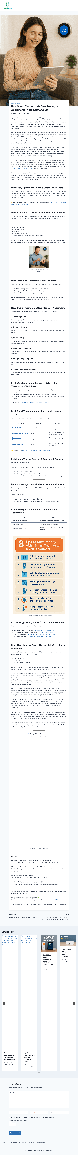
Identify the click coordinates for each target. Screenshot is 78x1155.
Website (53, 1113)
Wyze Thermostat (17, 444)
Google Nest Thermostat (20, 428)
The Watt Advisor (17, 113)
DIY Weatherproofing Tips (45, 632)
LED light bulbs (27, 168)
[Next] (74, 1003)
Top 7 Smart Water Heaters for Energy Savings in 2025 (29, 1057)
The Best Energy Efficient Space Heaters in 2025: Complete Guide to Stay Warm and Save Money (55, 918)
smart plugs (17, 168)
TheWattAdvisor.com (56, 900)
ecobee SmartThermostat (20, 433)
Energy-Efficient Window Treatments (40, 636)
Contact (21, 1142)
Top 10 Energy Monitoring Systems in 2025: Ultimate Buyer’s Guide (48, 959)
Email (32, 1113)
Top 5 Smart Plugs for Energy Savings (44, 630)
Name (11, 1113)
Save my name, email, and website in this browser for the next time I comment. (32, 1117)
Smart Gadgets (15, 103)
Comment (12, 1092)
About (10, 1142)
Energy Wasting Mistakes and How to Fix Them (34, 402)
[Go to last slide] (4, 1003)
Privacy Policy (29, 1142)
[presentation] (10, 992)
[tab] (37, 1072)
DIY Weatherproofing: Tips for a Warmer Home (23, 916)
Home (4, 1142)
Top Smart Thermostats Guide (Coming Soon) (36, 450)
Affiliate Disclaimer (41, 1142)
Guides (15, 1142)
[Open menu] (74, 5)
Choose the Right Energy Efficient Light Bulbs (41, 634)
